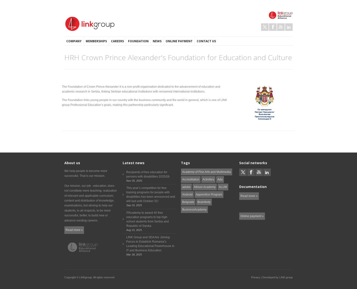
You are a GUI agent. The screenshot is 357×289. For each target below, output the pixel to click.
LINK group (286, 277)
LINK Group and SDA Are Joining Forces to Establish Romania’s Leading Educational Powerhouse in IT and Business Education (150, 244)
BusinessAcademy (194, 209)
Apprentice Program (209, 194)
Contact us (206, 41)
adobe (186, 187)
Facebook (273, 27)
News (157, 41)
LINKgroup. (86, 277)
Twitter (265, 27)
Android (187, 194)
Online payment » (252, 216)
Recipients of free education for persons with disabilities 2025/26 (148, 174)
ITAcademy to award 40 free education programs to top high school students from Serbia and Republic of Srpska (147, 219)
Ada (220, 179)
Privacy (255, 277)
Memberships (96, 41)
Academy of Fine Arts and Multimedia (206, 172)
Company (74, 41)
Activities (208, 179)
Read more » (74, 230)
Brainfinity (204, 202)
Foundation (138, 41)
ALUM (223, 187)
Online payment (179, 41)
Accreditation (190, 179)
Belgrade (188, 202)
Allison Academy (205, 187)
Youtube (281, 27)
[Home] (89, 24)
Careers (117, 41)
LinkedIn (289, 27)
